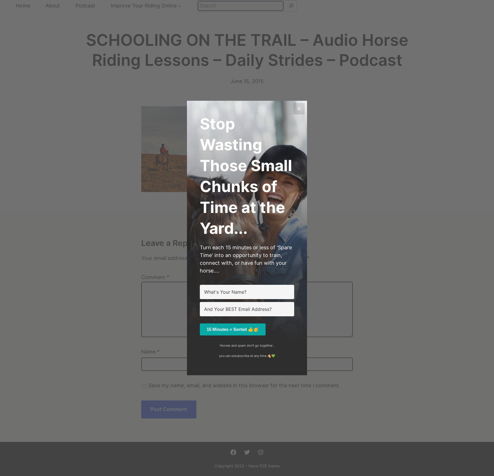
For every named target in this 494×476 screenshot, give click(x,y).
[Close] (299, 108)
